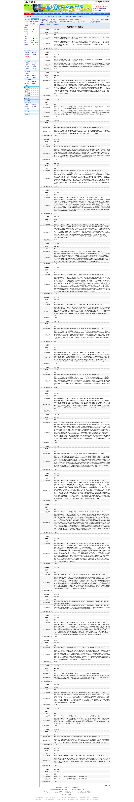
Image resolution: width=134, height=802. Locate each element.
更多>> (104, 16)
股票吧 (85, 14)
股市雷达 (27, 56)
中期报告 (27, 106)
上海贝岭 (26, 44)
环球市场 (74, 14)
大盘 (52, 14)
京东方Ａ (26, 27)
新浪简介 (45, 792)
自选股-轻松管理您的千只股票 (100, 6)
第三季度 (27, 108)
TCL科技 (26, 29)
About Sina (50, 792)
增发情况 (27, 83)
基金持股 (27, 67)
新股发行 (34, 81)
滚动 (44, 14)
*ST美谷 (26, 38)
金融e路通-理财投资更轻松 (99, 8)
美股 (94, 14)
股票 (36, 14)
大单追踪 (27, 75)
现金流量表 (27, 95)
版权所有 (70, 795)
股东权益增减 (56, 24)
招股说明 (34, 83)
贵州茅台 (26, 42)
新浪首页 (102, 2)
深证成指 (47, 16)
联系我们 (61, 792)
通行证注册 (83, 792)
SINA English (77, 792)
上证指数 (27, 16)
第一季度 (34, 106)
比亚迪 (25, 36)
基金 (40, 14)
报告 (69, 14)
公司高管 (34, 67)
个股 (57, 14)
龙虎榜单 (34, 54)
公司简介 (27, 63)
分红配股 (27, 81)
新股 (61, 14)
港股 (90, 14)
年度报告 (34, 104)
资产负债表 (27, 93)
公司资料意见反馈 (96, 22)
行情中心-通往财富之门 (99, 10)
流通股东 (34, 65)
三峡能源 (26, 25)
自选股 (106, 14)
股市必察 (27, 52)
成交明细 (34, 75)
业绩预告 (27, 89)
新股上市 (27, 54)
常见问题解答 (53, 789)
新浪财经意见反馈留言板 (78, 789)
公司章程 (27, 69)
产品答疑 (89, 792)
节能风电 (43, 20)
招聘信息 (66, 792)
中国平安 (26, 40)
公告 (48, 14)
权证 (65, 14)
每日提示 (34, 52)
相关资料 (34, 69)
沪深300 (68, 16)
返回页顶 (107, 785)
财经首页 (97, 2)
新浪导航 (107, 2)
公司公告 (27, 104)
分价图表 (27, 77)
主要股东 (27, 65)
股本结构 (34, 63)
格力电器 (26, 34)
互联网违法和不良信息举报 (63, 789)
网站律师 (71, 792)
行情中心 (99, 14)
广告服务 (56, 792)
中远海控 (26, 32)
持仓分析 (34, 77)
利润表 (26, 91)
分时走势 (27, 73)
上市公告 (27, 85)
